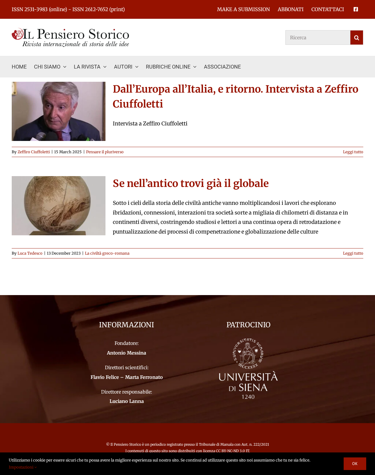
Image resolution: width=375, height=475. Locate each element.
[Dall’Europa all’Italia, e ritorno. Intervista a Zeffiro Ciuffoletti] (58, 111)
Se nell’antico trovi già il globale (191, 183)
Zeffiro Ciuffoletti (34, 151)
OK (355, 463)
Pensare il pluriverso (105, 151)
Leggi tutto (353, 151)
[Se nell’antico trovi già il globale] (58, 205)
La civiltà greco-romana (107, 253)
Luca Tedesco (30, 253)
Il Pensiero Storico (126, 444)
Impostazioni (21, 467)
